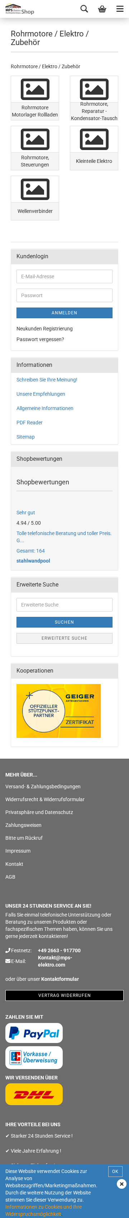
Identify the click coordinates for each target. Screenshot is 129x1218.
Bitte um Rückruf (24, 838)
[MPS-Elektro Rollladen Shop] (18, 9)
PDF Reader (29, 422)
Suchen (64, 622)
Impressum (17, 851)
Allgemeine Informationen (44, 408)
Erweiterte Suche (64, 638)
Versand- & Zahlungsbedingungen (43, 786)
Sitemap (25, 437)
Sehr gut (25, 512)
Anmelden (64, 312)
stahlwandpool (33, 561)
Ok (115, 1171)
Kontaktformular (60, 979)
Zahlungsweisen (23, 825)
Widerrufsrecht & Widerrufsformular (45, 799)
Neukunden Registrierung (44, 328)
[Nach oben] (109, 1207)
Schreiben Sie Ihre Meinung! (46, 380)
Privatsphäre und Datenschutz (39, 812)
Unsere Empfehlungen (40, 394)
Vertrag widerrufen (64, 995)
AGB (10, 877)
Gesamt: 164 (30, 551)
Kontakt (14, 864)
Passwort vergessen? (40, 339)
